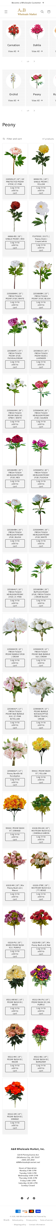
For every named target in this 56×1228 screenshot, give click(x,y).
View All (12, 51)
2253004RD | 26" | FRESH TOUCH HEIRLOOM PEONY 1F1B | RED (15, 474)
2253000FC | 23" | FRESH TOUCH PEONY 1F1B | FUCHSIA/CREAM (15, 354)
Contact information (37, 1225)
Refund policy (17, 1220)
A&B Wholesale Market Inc (26, 1216)
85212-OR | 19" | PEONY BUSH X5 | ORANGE (15, 1116)
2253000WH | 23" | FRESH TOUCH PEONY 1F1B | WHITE (15, 296)
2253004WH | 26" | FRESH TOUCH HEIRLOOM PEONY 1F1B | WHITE (41, 533)
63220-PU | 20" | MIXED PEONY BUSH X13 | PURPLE (15, 945)
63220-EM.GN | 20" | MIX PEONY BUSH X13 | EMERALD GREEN (41, 830)
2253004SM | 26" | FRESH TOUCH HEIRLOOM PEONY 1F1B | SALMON (41, 414)
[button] (6, 11)
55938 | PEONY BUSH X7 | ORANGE (15, 829)
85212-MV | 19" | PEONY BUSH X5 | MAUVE (15, 1059)
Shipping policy (20, 1225)
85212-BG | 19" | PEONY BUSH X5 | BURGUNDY (41, 1059)
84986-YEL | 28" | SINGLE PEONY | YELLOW (41, 181)
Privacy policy (31, 1220)
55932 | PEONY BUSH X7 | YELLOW (41, 772)
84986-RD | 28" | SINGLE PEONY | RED (15, 237)
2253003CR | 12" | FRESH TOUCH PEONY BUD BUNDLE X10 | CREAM (41, 653)
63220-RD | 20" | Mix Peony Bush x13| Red (41, 943)
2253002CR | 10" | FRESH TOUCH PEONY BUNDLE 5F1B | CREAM (14, 653)
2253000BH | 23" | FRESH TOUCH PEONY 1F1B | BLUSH (41, 296)
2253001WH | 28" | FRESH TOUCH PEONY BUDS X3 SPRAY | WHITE (15, 414)
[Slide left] (22, 61)
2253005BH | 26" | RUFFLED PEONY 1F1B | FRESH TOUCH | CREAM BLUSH (41, 593)
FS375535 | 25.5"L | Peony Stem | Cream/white (41, 239)
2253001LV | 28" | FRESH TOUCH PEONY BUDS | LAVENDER (41, 354)
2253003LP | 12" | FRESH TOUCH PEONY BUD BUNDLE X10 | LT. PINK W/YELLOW (15, 714)
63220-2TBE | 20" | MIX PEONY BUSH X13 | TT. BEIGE (41, 888)
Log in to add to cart (15, 190)
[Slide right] (34, 61)
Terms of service (46, 1220)
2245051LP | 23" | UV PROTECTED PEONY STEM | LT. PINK (15, 181)
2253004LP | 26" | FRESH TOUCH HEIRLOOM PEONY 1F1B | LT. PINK (15, 593)
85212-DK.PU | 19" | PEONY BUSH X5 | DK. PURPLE (41, 1002)
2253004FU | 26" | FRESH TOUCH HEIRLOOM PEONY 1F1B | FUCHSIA (41, 474)
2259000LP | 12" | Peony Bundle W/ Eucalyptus (15, 773)
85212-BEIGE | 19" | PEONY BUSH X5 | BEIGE (15, 1002)
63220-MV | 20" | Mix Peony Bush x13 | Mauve (15, 888)
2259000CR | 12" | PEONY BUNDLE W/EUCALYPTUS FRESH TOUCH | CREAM (41, 714)
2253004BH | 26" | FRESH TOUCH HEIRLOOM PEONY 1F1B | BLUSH (15, 533)
